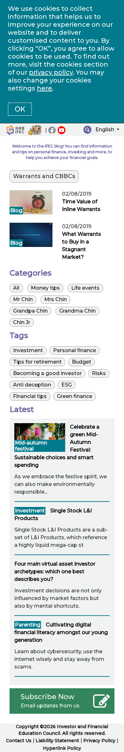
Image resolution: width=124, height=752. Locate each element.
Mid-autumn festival (31, 446)
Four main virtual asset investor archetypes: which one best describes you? (54, 571)
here (44, 88)
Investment (30, 511)
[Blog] (31, 202)
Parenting (27, 625)
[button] (106, 130)
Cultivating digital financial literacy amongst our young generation (61, 632)
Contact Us (19, 740)
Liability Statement (57, 740)
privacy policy (51, 72)
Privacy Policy (99, 740)
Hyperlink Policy (62, 748)
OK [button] (20, 109)
